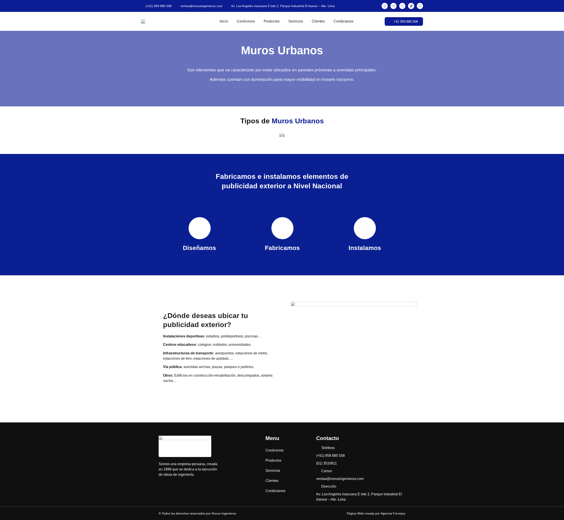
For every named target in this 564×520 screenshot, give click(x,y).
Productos (272, 21)
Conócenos (246, 21)
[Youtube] (402, 6)
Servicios (295, 21)
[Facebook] (385, 6)
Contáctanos (343, 21)
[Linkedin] (420, 6)
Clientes (318, 21)
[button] (163, 136)
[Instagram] (393, 6)
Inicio (224, 21)
